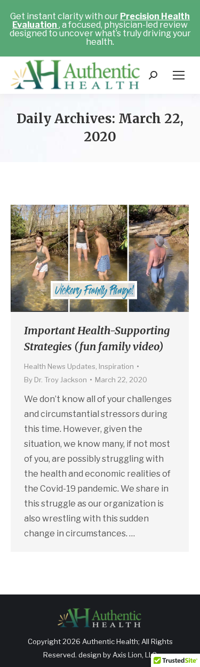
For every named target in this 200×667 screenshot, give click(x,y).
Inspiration (116, 366)
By (55, 379)
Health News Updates (59, 366)
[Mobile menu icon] (178, 75)
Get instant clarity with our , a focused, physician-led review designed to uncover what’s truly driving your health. (100, 29)
